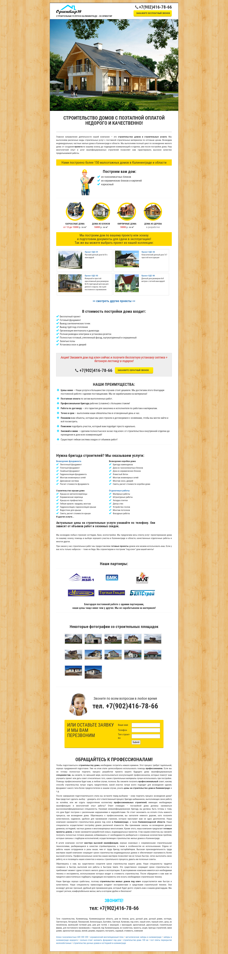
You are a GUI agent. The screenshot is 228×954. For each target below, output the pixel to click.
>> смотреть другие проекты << (114, 301)
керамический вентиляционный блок (107, 937)
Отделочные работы (119, 490)
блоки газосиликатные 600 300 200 (72, 937)
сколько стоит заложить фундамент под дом (100, 940)
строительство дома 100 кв (135, 940)
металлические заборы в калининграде (144, 937)
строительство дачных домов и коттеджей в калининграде (99, 943)
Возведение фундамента (68, 461)
